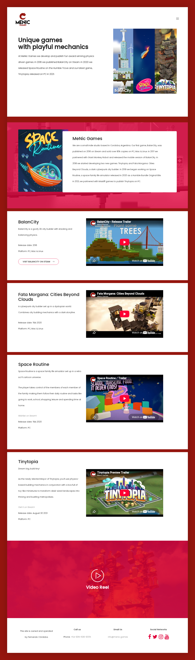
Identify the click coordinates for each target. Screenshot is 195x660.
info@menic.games (118, 636)
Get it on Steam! (26, 507)
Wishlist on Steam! (27, 415)
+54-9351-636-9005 (81, 636)
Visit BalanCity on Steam (36, 261)
